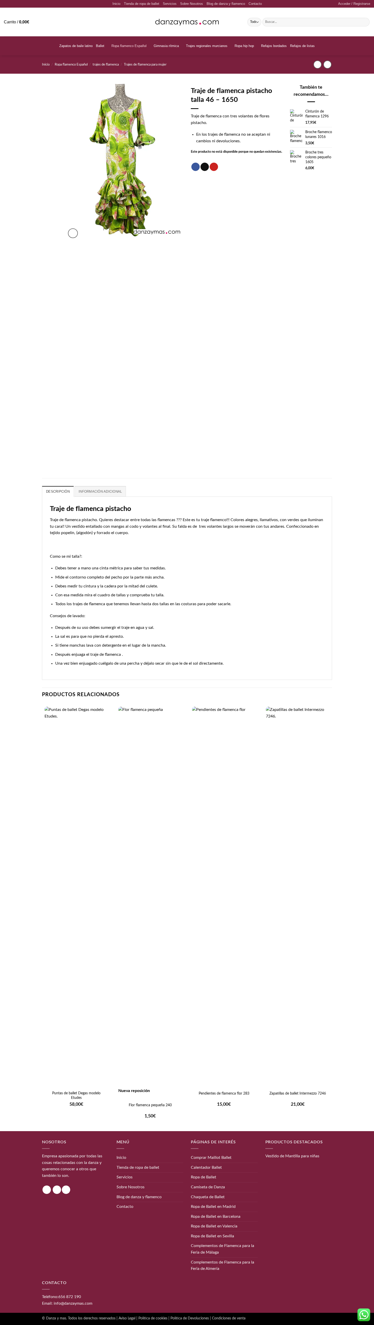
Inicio (116, 4)
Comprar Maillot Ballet (211, 1158)
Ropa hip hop (244, 46)
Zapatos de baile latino (76, 46)
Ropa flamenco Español (129, 46)
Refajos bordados (274, 46)
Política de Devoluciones (189, 1318)
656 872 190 (69, 1297)
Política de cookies (152, 1318)
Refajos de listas (302, 46)
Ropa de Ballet (203, 1177)
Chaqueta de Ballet (208, 1197)
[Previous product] (327, 64)
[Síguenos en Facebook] (57, 1190)
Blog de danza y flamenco (226, 4)
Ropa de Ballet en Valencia (214, 1226)
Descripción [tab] (58, 491)
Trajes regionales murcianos (206, 46)
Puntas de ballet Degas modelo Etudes (76, 1096)
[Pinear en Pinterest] (214, 167)
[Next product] (317, 64)
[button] (354, 4)
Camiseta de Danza (208, 1187)
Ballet (100, 46)
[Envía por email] (204, 167)
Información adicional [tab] (100, 491)
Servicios (170, 4)
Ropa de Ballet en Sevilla (212, 1236)
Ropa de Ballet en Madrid (213, 1207)
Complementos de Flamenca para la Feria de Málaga (222, 1249)
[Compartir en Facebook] (195, 167)
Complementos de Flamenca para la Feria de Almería (222, 1265)
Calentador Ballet (206, 1167)
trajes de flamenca (106, 64)
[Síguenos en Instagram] (46, 1190)
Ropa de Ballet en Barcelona (215, 1216)
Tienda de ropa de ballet (141, 4)
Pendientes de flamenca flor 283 (224, 1093)
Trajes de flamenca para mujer (145, 64)
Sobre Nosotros (191, 4)
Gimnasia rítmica (166, 46)
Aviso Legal (127, 1318)
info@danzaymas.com (73, 1303)
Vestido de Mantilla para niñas (292, 1156)
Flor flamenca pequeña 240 (150, 1105)
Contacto (255, 4)
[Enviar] (365, 22)
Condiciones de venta (229, 1318)
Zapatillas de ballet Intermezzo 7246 (297, 1093)
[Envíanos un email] (66, 1190)
